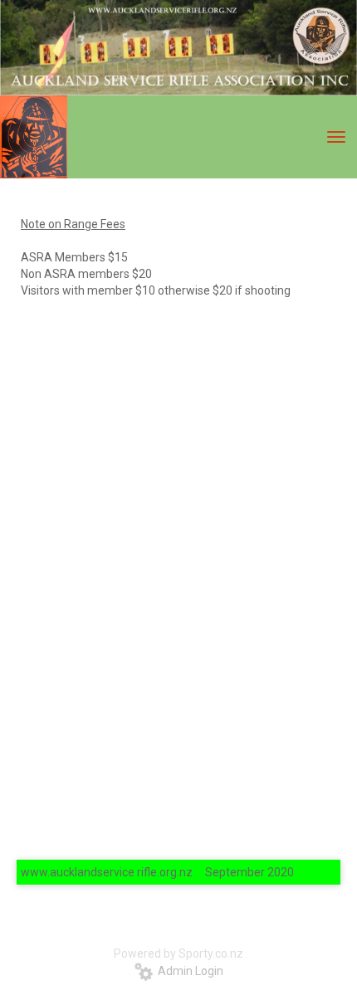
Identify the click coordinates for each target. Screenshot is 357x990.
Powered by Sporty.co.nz (178, 953)
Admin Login (188, 971)
